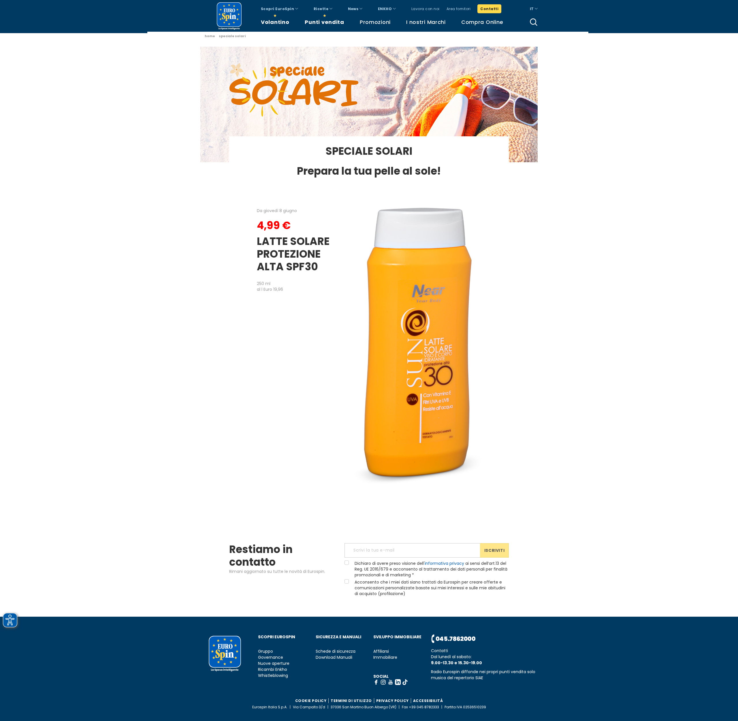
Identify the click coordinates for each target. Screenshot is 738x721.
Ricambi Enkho (272, 669)
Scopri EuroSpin (278, 8)
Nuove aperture (273, 663)
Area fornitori (459, 8)
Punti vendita (324, 22)
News (353, 8)
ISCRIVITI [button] (494, 550)
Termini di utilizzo (351, 700)
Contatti (489, 8)
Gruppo (265, 651)
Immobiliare (385, 657)
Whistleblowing (273, 675)
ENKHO (385, 8)
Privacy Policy (392, 700)
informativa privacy (444, 563)
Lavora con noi (425, 8)
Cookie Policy (311, 700)
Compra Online (482, 22)
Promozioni (375, 22)
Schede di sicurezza (335, 651)
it (532, 8)
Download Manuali (334, 657)
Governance (270, 657)
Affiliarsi (381, 651)
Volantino (275, 22)
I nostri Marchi (426, 22)
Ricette (322, 8)
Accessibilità (428, 700)
